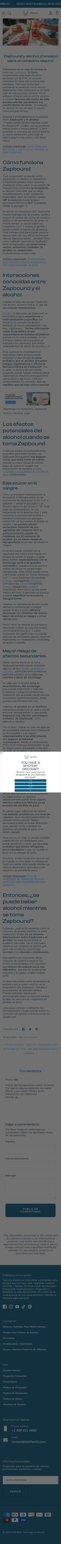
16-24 (30, 787)
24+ (30, 790)
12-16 (30, 784)
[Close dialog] (1, 753)
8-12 (30, 780)
